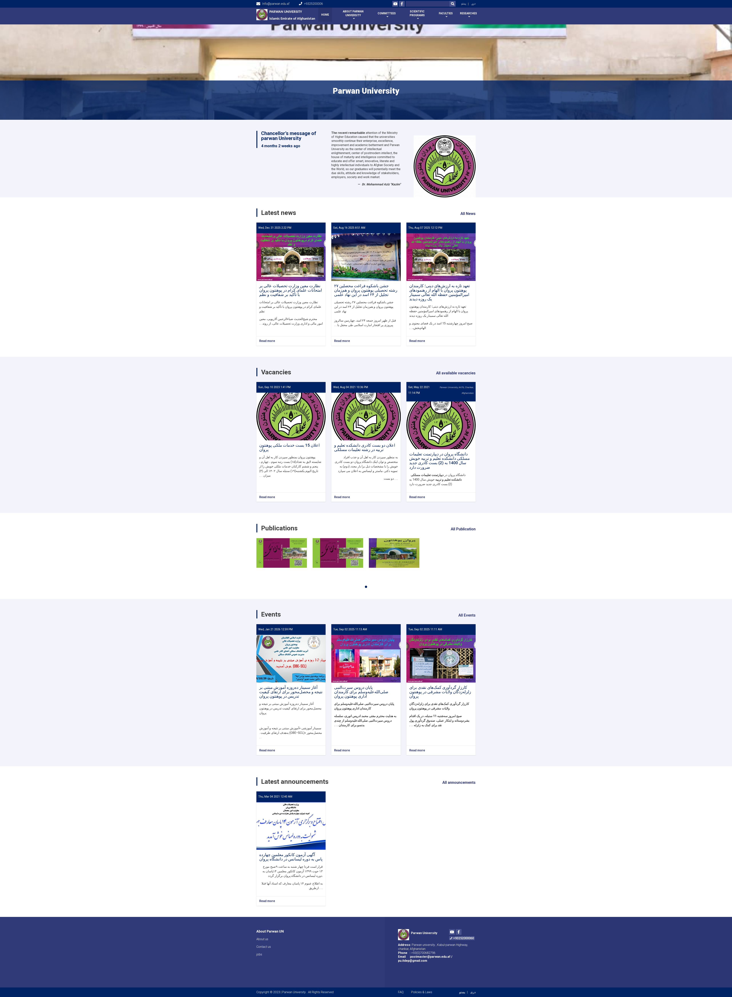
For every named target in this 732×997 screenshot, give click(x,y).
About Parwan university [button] (353, 13)
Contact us (263, 947)
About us (262, 939)
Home (325, 14)
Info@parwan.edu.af (275, 4)
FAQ (401, 992)
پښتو (463, 3)
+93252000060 (463, 938)
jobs (259, 954)
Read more (267, 341)
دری (473, 3)
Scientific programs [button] (417, 13)
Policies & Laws (421, 992)
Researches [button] (468, 13)
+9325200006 (313, 4)
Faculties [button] (446, 13)
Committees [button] (387, 13)
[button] (366, 587)
